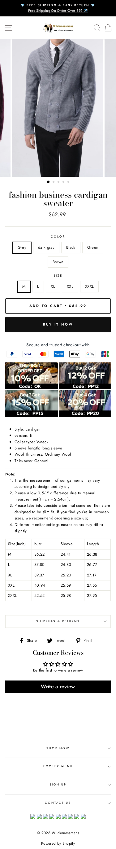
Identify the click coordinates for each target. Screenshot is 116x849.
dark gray (46, 247)
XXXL (89, 286)
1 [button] (48, 182)
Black (70, 247)
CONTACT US (58, 803)
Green (93, 247)
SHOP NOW (58, 748)
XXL (70, 286)
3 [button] (59, 182)
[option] (58, 8)
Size (58, 276)
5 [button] (69, 182)
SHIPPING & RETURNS (58, 621)
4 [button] (64, 182)
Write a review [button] (58, 686)
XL (53, 286)
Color (58, 236)
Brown (58, 262)
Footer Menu (58, 766)
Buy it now (58, 324)
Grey (22, 247)
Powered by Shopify (58, 843)
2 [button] (54, 182)
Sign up (58, 784)
